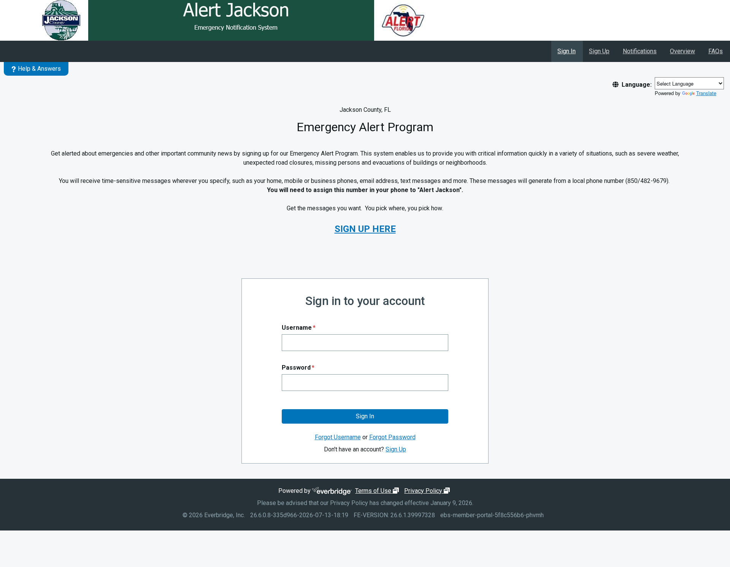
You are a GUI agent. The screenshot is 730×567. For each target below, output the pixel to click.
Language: (637, 84)
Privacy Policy (428, 490)
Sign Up (599, 51)
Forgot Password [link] (392, 437)
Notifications (640, 51)
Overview (682, 51)
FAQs (715, 51)
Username (299, 327)
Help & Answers (39, 68)
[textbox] (365, 342)
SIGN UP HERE (365, 229)
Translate (706, 93)
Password (298, 367)
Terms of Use (378, 490)
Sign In (566, 51)
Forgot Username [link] (338, 437)
